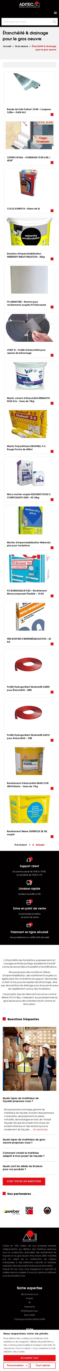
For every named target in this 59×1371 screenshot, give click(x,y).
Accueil (7, 47)
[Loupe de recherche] (55, 21)
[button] (55, 12)
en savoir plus (40, 1130)
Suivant (40, 845)
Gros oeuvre (21, 47)
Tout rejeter (43, 1365)
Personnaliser (15, 1365)
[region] (29, 1350)
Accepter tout (29, 1358)
